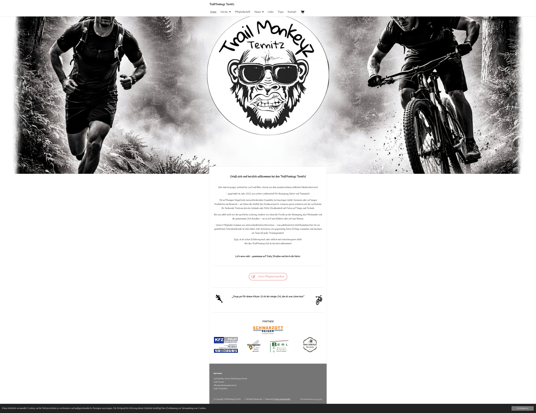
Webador (319, 399)
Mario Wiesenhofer (282, 399)
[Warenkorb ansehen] (302, 12)
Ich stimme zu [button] (522, 408)
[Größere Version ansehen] (310, 345)
